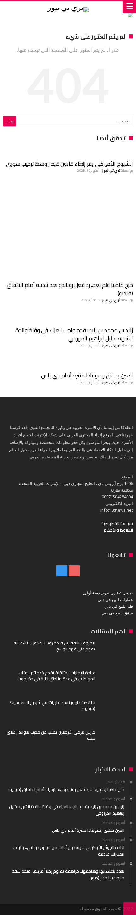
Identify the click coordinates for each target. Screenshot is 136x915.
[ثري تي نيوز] (68, 7)
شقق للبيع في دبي (117, 613)
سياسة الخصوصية (117, 523)
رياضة (125, 188)
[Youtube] (74, 571)
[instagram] (61, 571)
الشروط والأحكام (118, 530)
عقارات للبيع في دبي (115, 599)
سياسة (124, 151)
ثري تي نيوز (111, 170)
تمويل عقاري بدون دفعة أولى (108, 593)
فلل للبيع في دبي (118, 606)
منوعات (123, 318)
